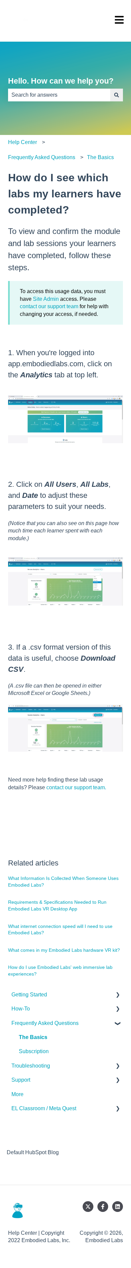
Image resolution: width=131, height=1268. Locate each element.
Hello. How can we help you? (61, 81)
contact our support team (49, 306)
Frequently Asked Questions (41, 157)
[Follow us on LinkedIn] (117, 1206)
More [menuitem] (17, 1094)
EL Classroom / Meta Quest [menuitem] (43, 1108)
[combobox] (59, 95)
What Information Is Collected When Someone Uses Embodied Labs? (63, 882)
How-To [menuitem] (20, 1009)
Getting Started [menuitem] (29, 994)
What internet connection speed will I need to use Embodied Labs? (60, 930)
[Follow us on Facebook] (102, 1206)
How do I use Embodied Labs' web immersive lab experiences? (60, 971)
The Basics (100, 157)
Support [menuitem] (20, 1080)
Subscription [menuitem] (34, 1051)
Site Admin (46, 299)
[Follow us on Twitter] (88, 1206)
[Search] (116, 95)
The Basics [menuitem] (33, 1037)
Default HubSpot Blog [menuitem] (33, 1152)
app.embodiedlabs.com (45, 364)
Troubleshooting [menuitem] (30, 1066)
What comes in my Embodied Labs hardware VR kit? (64, 950)
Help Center (22, 142)
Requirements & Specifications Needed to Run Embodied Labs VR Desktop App (57, 905)
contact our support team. (76, 787)
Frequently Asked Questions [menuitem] (45, 1023)
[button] (117, 995)
